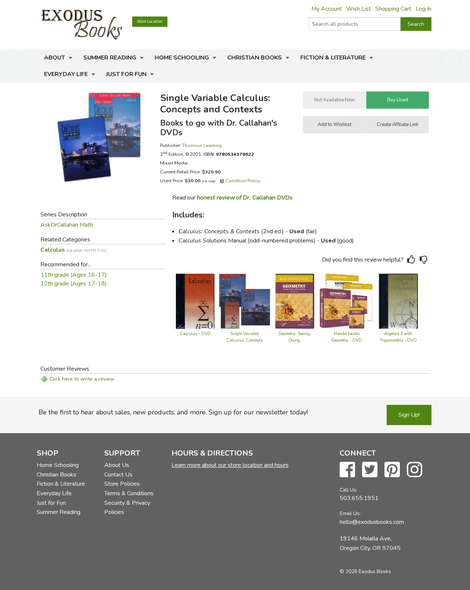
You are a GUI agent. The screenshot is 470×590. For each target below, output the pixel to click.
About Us (116, 465)
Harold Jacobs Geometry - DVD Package (346, 340)
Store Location (150, 21)
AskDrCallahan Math (66, 225)
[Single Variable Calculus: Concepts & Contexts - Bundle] (244, 301)
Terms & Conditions (128, 493)
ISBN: (228, 154)
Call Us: (348, 489)
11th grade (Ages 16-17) (73, 275)
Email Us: (350, 513)
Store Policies (122, 484)
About (54, 58)
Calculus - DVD (195, 334)
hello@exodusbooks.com (372, 522)
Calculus (73, 250)
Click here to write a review (82, 378)
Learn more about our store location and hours (230, 465)
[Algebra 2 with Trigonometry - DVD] (398, 301)
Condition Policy (242, 180)
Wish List (358, 9)
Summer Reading (109, 58)
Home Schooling (182, 58)
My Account (326, 9)
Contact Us (118, 475)
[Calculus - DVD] (195, 301)
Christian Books (254, 58)
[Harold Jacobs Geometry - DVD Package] (346, 301)
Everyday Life (66, 74)
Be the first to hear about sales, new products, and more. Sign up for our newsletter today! (173, 412)
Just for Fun (126, 74)
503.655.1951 (359, 498)
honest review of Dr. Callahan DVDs (245, 198)
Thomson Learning (202, 145)
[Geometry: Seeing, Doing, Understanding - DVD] (294, 301)
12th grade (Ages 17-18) (73, 284)
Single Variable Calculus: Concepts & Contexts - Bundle (245, 340)
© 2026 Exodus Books (365, 571)
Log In (423, 9)
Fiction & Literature (333, 58)
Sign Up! (409, 415)
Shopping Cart (393, 9)
